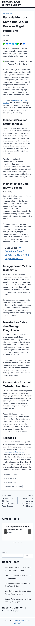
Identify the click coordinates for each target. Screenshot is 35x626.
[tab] (13, 542)
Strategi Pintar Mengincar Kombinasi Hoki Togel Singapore (8, 501)
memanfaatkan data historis (13, 452)
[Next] (29, 531)
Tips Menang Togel (10, 482)
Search (4, 552)
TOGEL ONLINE (7, 13)
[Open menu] (31, 3)
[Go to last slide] (5, 531)
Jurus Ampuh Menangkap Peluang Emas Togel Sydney (27, 501)
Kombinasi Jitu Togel (10, 474)
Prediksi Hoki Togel (10, 478)
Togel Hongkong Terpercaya (13, 486)
